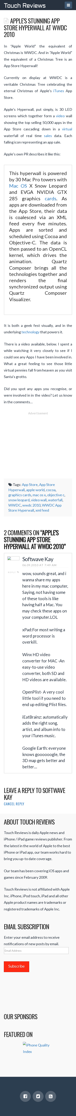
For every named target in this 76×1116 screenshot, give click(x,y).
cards (50, 198)
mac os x (39, 495)
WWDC (14, 505)
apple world (35, 490)
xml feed (42, 510)
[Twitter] (38, 1096)
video (60, 116)
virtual (67, 129)
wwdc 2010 (31, 505)
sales (48, 135)
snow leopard (19, 500)
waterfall (55, 500)
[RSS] (50, 1096)
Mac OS (18, 186)
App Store (30, 484)
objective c (55, 495)
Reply (12, 572)
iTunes (58, 91)
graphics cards (19, 495)
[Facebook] (25, 1096)
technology (30, 332)
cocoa (51, 490)
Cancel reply (14, 803)
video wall (39, 500)
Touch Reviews (25, 6)
